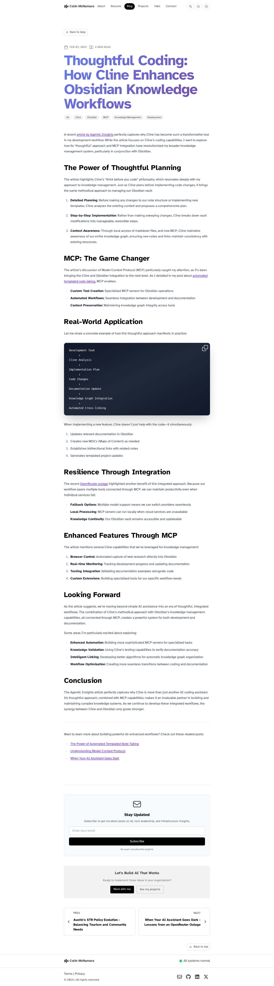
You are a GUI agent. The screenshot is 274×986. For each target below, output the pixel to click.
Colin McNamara (82, 961)
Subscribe (137, 841)
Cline (78, 117)
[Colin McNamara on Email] (180, 977)
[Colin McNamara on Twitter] (206, 977)
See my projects (150, 889)
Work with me (122, 889)
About (101, 6)
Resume (116, 6)
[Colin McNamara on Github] (188, 977)
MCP (105, 117)
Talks (157, 6)
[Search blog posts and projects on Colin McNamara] (190, 6)
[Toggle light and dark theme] (206, 6)
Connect (171, 6)
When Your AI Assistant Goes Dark (94, 758)
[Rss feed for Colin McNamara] (198, 6)
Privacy (80, 974)
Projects (143, 6)
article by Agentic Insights (95, 134)
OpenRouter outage (94, 484)
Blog (129, 6)
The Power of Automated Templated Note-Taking (104, 744)
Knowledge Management (128, 117)
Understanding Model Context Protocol (97, 751)
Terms (68, 974)
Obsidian (92, 117)
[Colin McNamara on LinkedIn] (197, 977)
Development (154, 117)
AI (67, 117)
